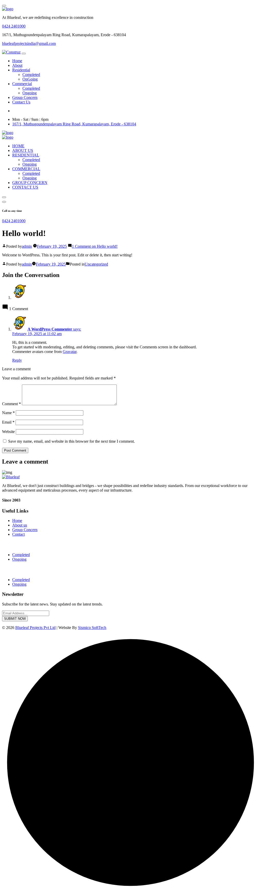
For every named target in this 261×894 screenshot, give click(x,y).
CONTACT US (25, 187)
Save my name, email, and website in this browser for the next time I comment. (71, 441)
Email (8, 422)
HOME (18, 146)
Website (8, 431)
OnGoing (30, 79)
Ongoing (29, 93)
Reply (17, 360)
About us (19, 525)
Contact (18, 534)
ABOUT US (22, 150)
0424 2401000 (13, 26)
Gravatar (69, 351)
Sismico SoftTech (92, 627)
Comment (11, 404)
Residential (21, 70)
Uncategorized (96, 264)
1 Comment (95, 246)
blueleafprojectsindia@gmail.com (29, 43)
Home (17, 61)
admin (27, 246)
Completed (31, 74)
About (17, 65)
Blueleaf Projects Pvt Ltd (35, 627)
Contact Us (21, 102)
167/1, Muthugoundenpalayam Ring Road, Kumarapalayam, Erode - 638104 (74, 124)
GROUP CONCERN (29, 182)
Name (8, 413)
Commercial (22, 84)
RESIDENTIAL (25, 155)
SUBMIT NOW (15, 619)
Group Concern (24, 97)
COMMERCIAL (26, 169)
